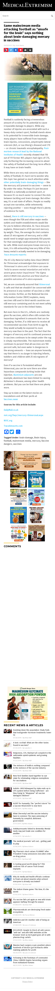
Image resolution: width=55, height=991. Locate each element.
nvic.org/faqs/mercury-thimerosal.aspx (23, 415)
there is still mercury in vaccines (28, 216)
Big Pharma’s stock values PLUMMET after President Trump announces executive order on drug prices (32, 853)
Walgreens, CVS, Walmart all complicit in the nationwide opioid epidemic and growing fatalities (32, 755)
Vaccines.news (11, 399)
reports (15, 254)
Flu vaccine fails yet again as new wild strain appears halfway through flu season (32, 900)
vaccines (17, 444)
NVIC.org (8, 420)
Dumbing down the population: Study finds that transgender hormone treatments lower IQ (32, 732)
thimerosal (44, 284)
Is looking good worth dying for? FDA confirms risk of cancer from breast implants (29, 866)
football (7, 441)
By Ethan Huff (27, 738)
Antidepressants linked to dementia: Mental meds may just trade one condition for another (31, 831)
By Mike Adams (28, 809)
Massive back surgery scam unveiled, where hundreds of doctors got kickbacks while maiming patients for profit (32, 947)
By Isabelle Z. (27, 748)
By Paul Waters (27, 872)
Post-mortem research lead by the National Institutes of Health (26, 151)
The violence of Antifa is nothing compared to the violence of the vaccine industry (31, 766)
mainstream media (21, 441)
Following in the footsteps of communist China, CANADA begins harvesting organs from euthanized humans (30, 960)
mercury (36, 441)
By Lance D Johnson (29, 925)
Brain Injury (40, 437)
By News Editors (28, 846)
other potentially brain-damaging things (24, 182)
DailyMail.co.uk (11, 410)
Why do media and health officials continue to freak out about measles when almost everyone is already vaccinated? (31, 879)
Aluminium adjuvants (23, 375)
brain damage (26, 437)
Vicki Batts (20, 45)
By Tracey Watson (29, 915)
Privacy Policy (27, 982)
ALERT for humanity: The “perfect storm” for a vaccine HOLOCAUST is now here (32, 804)
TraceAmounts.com (13, 426)
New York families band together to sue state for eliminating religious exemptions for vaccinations (31, 778)
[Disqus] (27, 583)
